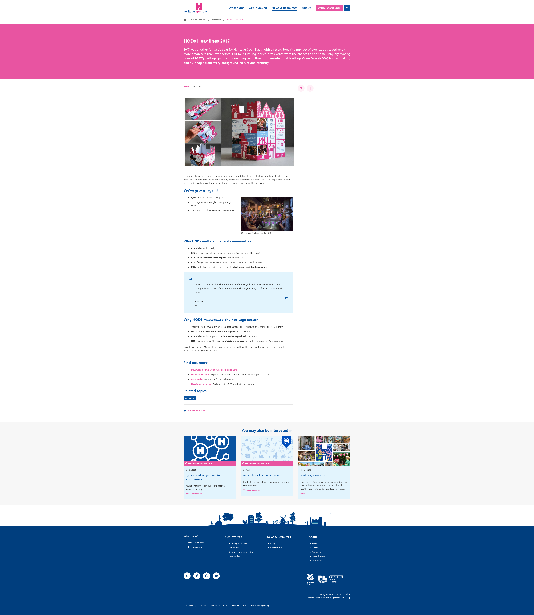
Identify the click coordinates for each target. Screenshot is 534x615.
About (306, 8)
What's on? (236, 8)
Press (314, 543)
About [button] (313, 537)
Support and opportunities (241, 552)
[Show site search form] (347, 8)
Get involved (258, 8)
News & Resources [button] (279, 537)
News (186, 86)
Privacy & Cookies (239, 605)
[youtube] (216, 575)
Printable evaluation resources (261, 475)
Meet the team (319, 556)
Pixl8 (348, 594)
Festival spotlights (195, 542)
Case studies (234, 556)
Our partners (318, 552)
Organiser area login (329, 8)
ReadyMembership (341, 597)
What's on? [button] (191, 536)
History (315, 547)
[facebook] (310, 88)
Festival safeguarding (260, 605)
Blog (272, 543)
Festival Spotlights (200, 374)
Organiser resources (194, 494)
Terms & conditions (219, 605)
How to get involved (201, 384)
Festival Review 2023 (312, 475)
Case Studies (197, 379)
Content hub (216, 19)
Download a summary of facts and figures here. (214, 369)
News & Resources (284, 8)
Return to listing (197, 410)
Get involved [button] (233, 537)
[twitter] (301, 88)
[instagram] (206, 575)
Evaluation (189, 398)
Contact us (317, 560)
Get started (234, 547)
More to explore (194, 547)
